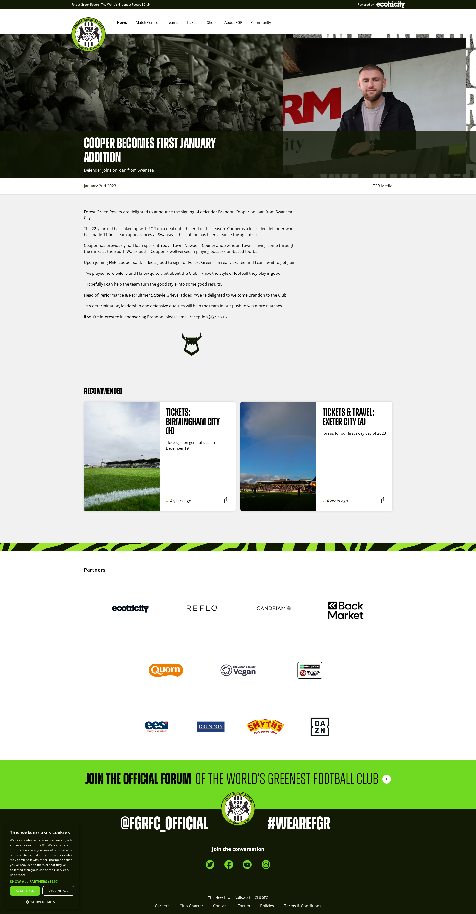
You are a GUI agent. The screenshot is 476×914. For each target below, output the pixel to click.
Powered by (366, 4)
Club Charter (191, 906)
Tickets (192, 22)
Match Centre (147, 22)
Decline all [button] (58, 891)
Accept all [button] (25, 891)
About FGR (233, 22)
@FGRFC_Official (164, 824)
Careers (162, 906)
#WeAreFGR (299, 824)
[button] (42, 881)
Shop (211, 22)
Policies (267, 906)
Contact (220, 906)
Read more (18, 875)
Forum (244, 906)
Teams (172, 22)
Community (261, 22)
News (122, 22)
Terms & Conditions (302, 906)
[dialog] (42, 866)
